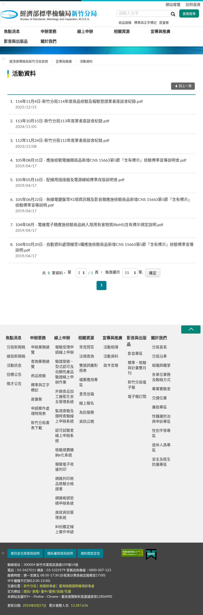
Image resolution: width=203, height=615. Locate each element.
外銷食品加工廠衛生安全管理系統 (64, 397)
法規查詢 (86, 356)
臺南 (52, 591)
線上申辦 (85, 32)
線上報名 (86, 403)
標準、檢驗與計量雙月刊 (137, 368)
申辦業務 (48, 32)
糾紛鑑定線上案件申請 (64, 529)
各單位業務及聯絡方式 (161, 377)
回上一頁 (185, 86)
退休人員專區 (161, 447)
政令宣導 (110, 365)
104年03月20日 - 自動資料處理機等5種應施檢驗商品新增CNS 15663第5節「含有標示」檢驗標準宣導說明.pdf (102, 250)
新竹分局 (30, 586)
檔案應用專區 (88, 382)
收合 (191, 329)
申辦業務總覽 (40, 349)
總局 (27, 591)
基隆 (35, 591)
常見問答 (86, 347)
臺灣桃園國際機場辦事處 (76, 586)
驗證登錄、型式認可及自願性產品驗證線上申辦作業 (64, 372)
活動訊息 (14, 365)
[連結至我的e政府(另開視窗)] (151, 554)
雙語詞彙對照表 (88, 368)
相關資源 (122, 32)
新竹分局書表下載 (40, 425)
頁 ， (99, 272)
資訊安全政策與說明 (25, 553)
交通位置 (159, 398)
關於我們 (48, 41)
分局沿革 (159, 356)
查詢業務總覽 (40, 364)
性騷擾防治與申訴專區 (161, 419)
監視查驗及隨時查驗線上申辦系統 (64, 416)
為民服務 (86, 412)
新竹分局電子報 (137, 385)
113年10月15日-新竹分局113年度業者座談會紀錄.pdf (59, 124)
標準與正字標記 (145, 22)
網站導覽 (173, 5)
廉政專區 (159, 407)
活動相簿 (110, 347)
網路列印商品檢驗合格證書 (64, 484)
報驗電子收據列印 (64, 467)
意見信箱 (86, 394)
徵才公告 (14, 384)
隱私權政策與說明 (60, 553)
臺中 (44, 591)
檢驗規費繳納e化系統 (64, 452)
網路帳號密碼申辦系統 (64, 500)
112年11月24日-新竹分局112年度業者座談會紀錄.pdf (59, 143)
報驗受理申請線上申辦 (64, 349)
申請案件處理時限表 (40, 411)
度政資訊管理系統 (64, 515)
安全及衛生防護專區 (161, 462)
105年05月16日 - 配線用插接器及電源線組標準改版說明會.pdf (67, 183)
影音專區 (135, 354)
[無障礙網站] (132, 553)
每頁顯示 (112, 272)
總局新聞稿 (16, 356)
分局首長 (159, 347)
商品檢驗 (125, 22)
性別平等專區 (161, 433)
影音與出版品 (16, 41)
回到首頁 (193, 5)
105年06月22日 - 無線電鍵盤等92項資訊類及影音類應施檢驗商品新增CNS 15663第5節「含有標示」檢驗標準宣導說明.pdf (101, 205)
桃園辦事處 (48, 586)
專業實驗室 (161, 389)
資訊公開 (86, 422)
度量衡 (164, 22)
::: (3, 4)
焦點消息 (12, 32)
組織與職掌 (161, 365)
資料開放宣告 (90, 553)
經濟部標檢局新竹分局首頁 (28, 61)
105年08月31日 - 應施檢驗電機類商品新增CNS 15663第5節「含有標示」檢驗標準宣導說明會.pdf (98, 163)
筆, (140, 272)
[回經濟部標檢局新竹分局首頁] (49, 14)
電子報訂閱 (137, 397)
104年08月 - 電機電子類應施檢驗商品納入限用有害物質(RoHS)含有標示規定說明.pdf (86, 228)
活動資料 (86, 61)
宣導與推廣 (160, 32)
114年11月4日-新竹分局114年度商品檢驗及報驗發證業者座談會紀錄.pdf (76, 104)
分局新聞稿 (16, 347)
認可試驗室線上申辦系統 (64, 436)
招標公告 (14, 375)
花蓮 (68, 591)
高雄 (60, 591)
